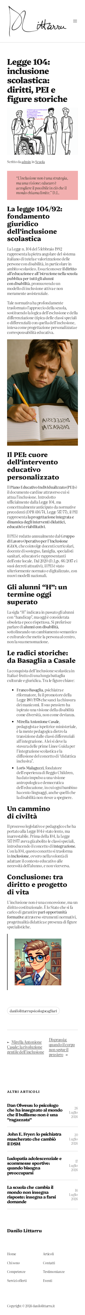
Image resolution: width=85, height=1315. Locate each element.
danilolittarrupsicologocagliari (33, 1010)
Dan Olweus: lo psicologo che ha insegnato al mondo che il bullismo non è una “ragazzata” (34, 1112)
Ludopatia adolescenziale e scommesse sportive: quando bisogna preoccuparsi (34, 1165)
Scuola (40, 161)
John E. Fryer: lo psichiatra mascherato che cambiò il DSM (34, 1139)
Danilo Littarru (24, 1230)
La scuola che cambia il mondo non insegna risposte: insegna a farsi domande (31, 1194)
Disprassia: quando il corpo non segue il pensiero (62, 1047)
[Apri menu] (75, 21)
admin (26, 161)
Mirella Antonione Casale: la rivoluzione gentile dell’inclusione (25, 1047)
